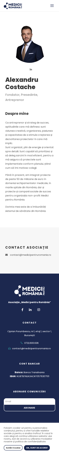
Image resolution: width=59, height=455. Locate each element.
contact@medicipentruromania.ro (30, 255)
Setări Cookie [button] (13, 447)
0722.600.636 (31, 343)
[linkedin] (31, 69)
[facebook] (22, 309)
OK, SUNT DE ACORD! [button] (37, 447)
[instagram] (38, 309)
